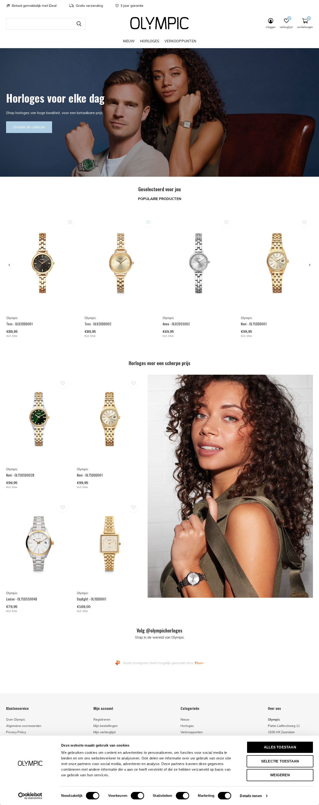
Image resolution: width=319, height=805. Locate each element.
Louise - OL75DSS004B (21, 598)
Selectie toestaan (280, 761)
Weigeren (280, 775)
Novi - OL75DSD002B (20, 475)
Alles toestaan (280, 747)
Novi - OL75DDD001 (254, 323)
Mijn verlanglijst (104, 732)
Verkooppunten (180, 41)
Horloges (149, 41)
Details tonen (251, 796)
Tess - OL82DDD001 (19, 323)
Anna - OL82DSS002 (176, 323)
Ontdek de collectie (29, 127)
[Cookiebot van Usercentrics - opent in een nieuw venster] (30, 795)
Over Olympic (15, 719)
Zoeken (78, 24)
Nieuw (129, 41)
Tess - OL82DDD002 (98, 323)
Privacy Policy (16, 732)
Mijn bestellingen (105, 726)
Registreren (101, 719)
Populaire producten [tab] (159, 199)
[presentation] (9, 265)
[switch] (137, 795)
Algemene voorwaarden (23, 726)
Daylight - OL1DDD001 (91, 598)
